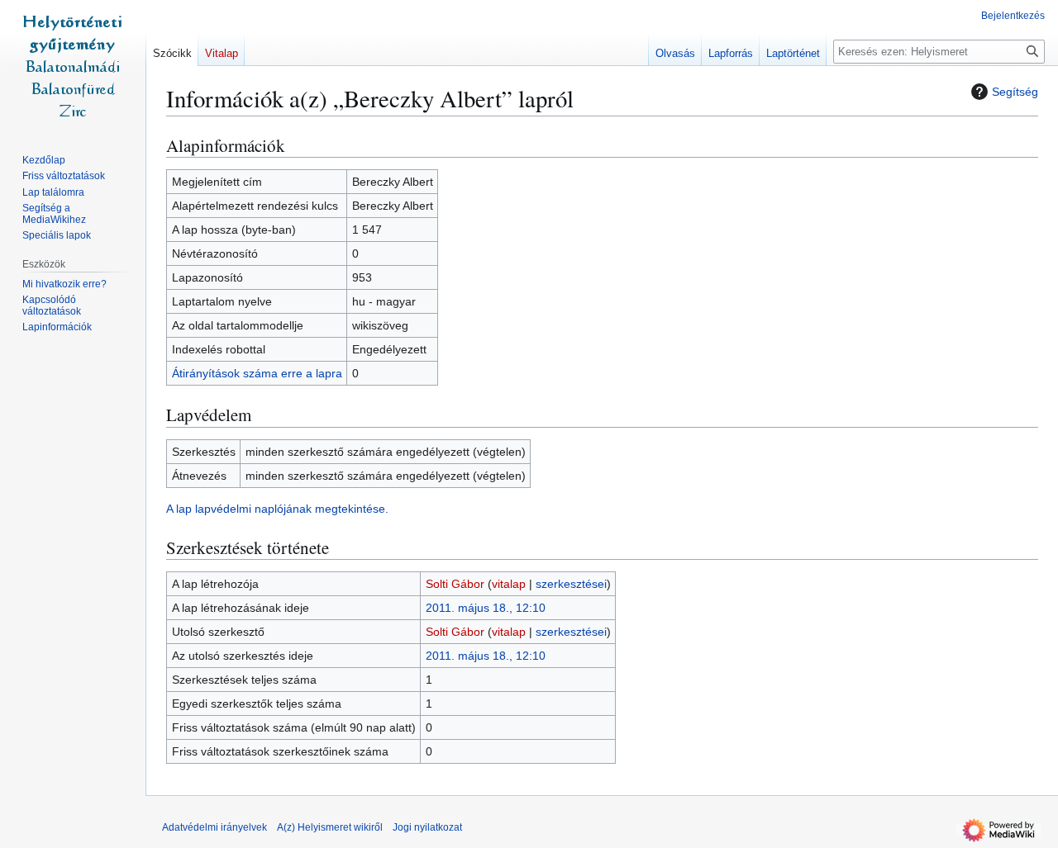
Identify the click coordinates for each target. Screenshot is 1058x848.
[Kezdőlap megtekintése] (73, 66)
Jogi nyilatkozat (427, 827)
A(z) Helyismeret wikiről (330, 827)
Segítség (1015, 91)
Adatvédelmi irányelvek (214, 827)
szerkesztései (571, 583)
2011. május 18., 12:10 (486, 607)
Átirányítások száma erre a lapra (257, 373)
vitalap (509, 583)
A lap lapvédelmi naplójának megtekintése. (277, 508)
